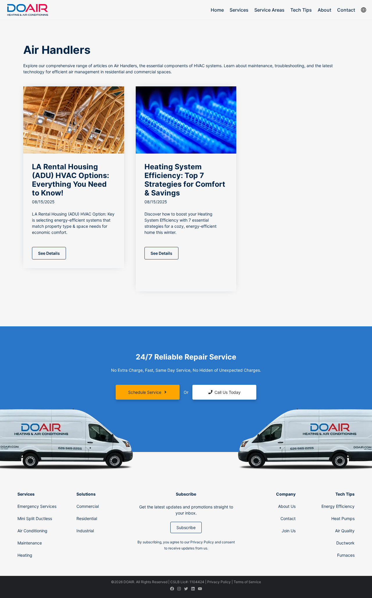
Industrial (85, 530)
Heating (24, 555)
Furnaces (346, 555)
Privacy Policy (219, 582)
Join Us (289, 530)
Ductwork (345, 542)
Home (217, 10)
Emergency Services (36, 506)
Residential (86, 518)
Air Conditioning (32, 530)
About (324, 10)
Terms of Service (247, 582)
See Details (49, 253)
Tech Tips (301, 10)
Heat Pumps (343, 518)
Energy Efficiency (338, 506)
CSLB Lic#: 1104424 (187, 582)
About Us (287, 506)
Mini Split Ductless (34, 518)
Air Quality (345, 530)
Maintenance (29, 542)
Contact (346, 10)
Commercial (87, 506)
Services (239, 10)
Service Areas (269, 10)
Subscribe (186, 527)
